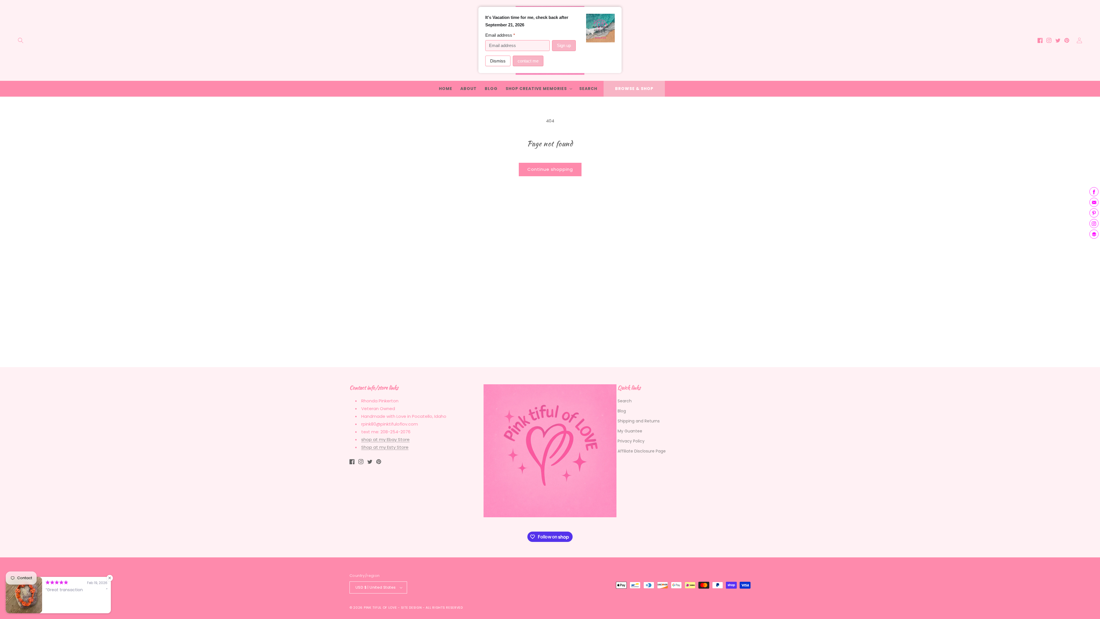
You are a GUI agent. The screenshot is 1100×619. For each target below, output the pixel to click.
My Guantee (630, 431)
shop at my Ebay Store (385, 439)
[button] (20, 40)
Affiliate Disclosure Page (642, 451)
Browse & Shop (634, 88)
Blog (622, 411)
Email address (500, 35)
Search (625, 401)
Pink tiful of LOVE (380, 607)
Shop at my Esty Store (384, 447)
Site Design (411, 607)
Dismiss (498, 60)
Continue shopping (550, 169)
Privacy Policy (631, 441)
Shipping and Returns (639, 421)
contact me (528, 60)
